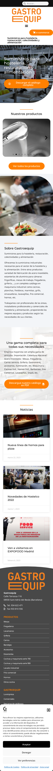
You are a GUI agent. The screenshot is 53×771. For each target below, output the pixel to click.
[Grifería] (26, 138)
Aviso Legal (44, 767)
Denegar (26, 752)
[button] (48, 710)
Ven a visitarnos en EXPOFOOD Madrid (21, 549)
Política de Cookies (11, 767)
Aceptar (26, 744)
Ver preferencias (26, 760)
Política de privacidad (29, 767)
